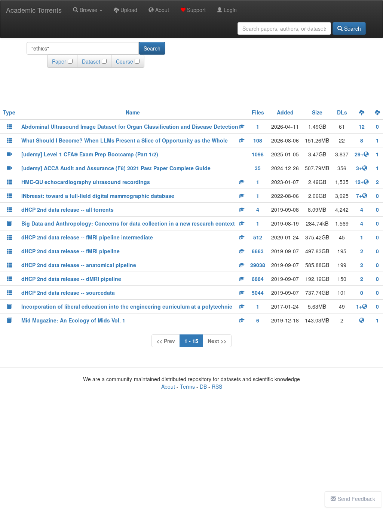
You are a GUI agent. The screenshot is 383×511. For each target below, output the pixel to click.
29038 (257, 265)
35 (258, 168)
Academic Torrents (34, 10)
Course (124, 61)
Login (229, 9)
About (161, 9)
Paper (59, 61)
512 (257, 237)
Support (196, 9)
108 (257, 140)
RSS (217, 386)
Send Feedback (356, 498)
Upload (128, 9)
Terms (187, 386)
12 (362, 126)
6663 (258, 251)
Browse (88, 9)
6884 (258, 278)
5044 (258, 292)
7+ (359, 195)
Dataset (91, 61)
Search (352, 28)
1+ (359, 306)
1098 (258, 154)
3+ (359, 168)
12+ (359, 182)
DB (203, 386)
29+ (359, 154)
